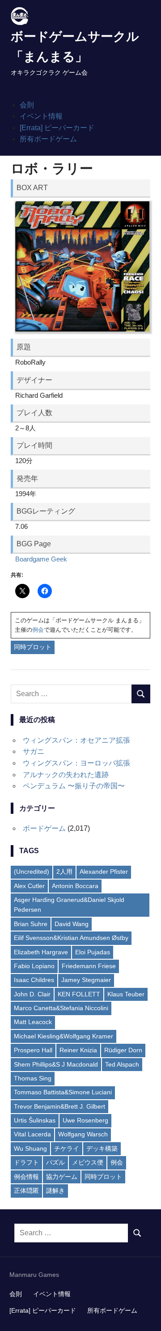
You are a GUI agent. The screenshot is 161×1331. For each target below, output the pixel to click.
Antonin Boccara (75, 885)
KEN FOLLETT (79, 994)
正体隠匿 (26, 1190)
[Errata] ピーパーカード (57, 128)
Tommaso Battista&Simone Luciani (63, 1092)
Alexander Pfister (104, 871)
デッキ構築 (102, 1148)
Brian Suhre (30, 923)
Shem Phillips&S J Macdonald (56, 1064)
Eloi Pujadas (92, 952)
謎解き (55, 1190)
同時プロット (32, 647)
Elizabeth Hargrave (41, 952)
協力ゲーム (61, 1176)
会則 (27, 105)
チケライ (66, 1148)
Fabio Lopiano (34, 966)
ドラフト (26, 1162)
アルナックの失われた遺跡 (66, 774)
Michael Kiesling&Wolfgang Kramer (63, 1036)
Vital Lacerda (32, 1134)
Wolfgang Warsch (83, 1134)
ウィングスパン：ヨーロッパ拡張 (76, 763)
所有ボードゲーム (48, 139)
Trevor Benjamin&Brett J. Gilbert (59, 1106)
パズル (55, 1162)
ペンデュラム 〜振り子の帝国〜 (74, 786)
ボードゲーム (44, 828)
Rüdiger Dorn (123, 1050)
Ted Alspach (122, 1064)
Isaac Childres (34, 979)
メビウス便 (87, 1162)
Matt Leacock (33, 1021)
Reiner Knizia (78, 1050)
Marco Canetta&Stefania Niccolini (61, 1008)
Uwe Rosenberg (85, 1120)
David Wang (72, 923)
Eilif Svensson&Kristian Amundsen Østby (71, 937)
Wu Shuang (30, 1148)
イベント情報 (41, 116)
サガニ (33, 751)
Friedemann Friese (89, 966)
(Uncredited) (31, 871)
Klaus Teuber (125, 994)
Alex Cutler (29, 885)
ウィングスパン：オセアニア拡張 (76, 740)
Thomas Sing (32, 1078)
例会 (38, 629)
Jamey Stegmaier (86, 979)
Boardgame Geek (41, 559)
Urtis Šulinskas (34, 1120)
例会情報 (26, 1176)
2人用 (64, 871)
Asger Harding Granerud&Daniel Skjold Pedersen (69, 904)
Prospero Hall (33, 1050)
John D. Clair (32, 994)
